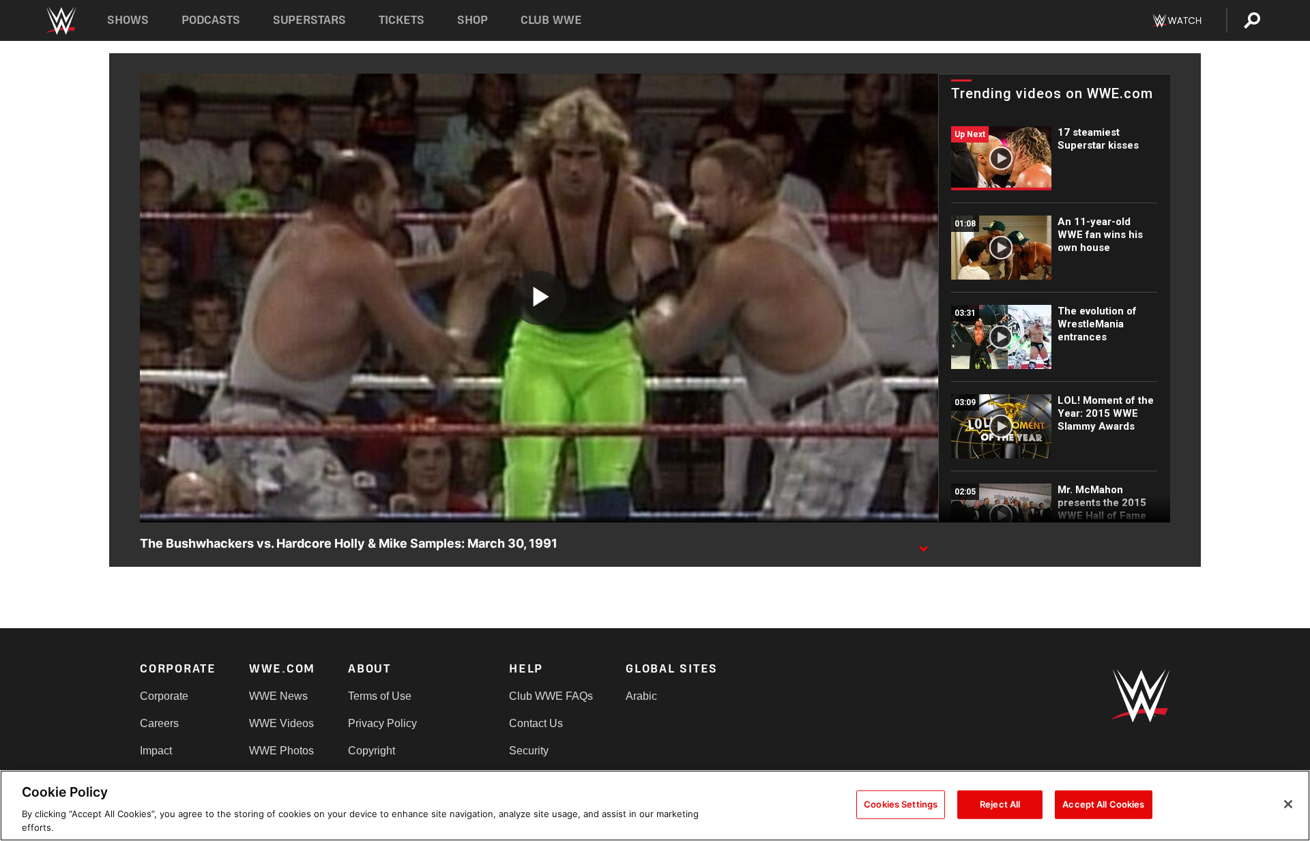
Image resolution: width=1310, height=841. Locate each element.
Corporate (164, 696)
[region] (655, 805)
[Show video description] (923, 544)
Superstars (310, 20)
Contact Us (536, 723)
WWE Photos (281, 750)
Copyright (371, 750)
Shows (128, 20)
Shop (472, 20)
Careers (159, 723)
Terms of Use (379, 696)
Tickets (401, 20)
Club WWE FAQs (551, 696)
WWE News (278, 696)
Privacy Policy (382, 723)
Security (529, 750)
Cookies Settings (900, 804)
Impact (156, 750)
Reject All (1000, 804)
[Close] (1288, 804)
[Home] (60, 21)
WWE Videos (281, 723)
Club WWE (551, 20)
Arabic (641, 696)
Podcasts (210, 20)
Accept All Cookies (1103, 804)
